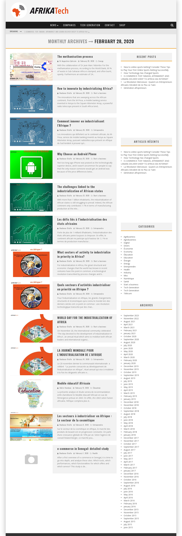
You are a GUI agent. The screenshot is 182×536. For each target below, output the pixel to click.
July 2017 (128, 452)
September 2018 (131, 411)
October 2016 (130, 479)
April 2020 (128, 354)
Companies (69, 25)
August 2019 (129, 378)
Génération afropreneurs (135, 88)
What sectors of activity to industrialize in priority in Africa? (84, 254)
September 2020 (131, 339)
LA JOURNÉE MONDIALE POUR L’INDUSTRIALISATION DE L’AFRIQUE (79, 352)
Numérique (129, 278)
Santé (126, 281)
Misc (126, 275)
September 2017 (131, 446)
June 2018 (128, 420)
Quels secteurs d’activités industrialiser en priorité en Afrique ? (84, 287)
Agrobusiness (130, 239)
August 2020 (129, 342)
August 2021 (129, 321)
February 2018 (130, 432)
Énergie (127, 260)
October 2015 (130, 515)
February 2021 (130, 330)
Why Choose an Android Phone (77, 154)
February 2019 (130, 396)
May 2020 (128, 351)
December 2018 (131, 402)
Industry (127, 272)
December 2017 (131, 438)
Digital (127, 242)
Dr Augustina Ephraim (68, 61)
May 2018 (128, 423)
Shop (122, 25)
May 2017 (128, 458)
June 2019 (128, 384)
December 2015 (131, 509)
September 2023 (131, 315)
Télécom (128, 293)
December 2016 (131, 473)
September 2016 (131, 482)
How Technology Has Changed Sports (141, 73)
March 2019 (129, 393)
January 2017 (130, 470)
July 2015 (128, 524)
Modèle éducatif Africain (73, 383)
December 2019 (131, 366)
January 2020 (130, 363)
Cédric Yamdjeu (65, 388)
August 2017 (129, 449)
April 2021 (128, 324)
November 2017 (131, 440)
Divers (127, 245)
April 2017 (128, 461)
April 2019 (128, 390)
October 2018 (130, 408)
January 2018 (130, 435)
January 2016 (130, 506)
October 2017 (130, 443)
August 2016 (129, 485)
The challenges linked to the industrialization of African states (80, 188)
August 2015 (129, 521)
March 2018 (129, 429)
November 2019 (131, 369)
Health (95, 453)
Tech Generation (90, 25)
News (53, 25)
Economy (128, 251)
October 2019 (130, 372)
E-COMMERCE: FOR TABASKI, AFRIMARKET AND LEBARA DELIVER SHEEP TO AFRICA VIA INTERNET (60, 32)
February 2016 (130, 503)
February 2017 (130, 467)
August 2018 (129, 414)
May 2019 (128, 387)
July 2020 (128, 345)
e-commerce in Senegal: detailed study (83, 448)
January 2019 (130, 399)
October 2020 (130, 336)
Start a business (100, 93)
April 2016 (128, 497)
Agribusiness (129, 236)
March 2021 (129, 327)
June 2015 (128, 527)
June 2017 (128, 455)
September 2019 (131, 375)
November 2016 (131, 476)
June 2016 (128, 491)
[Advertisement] (146, 113)
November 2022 (131, 318)
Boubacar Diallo (66, 93)
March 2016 (129, 500)
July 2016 (128, 488)
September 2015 (131, 518)
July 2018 (128, 417)
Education (128, 257)
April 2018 (128, 426)
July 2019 (128, 381)
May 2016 (128, 494)
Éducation (97, 388)
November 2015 (131, 512)
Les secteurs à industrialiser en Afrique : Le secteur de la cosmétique (84, 418)
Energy (100, 61)
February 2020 (130, 360)
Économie (128, 248)
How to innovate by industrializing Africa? (85, 88)
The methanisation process (75, 56)
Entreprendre (99, 130)
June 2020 (128, 348)
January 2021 (130, 333)
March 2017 (129, 464)
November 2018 (131, 405)
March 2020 (129, 357)
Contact (110, 25)
